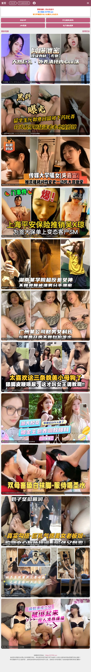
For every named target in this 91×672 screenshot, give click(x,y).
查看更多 (86, 31)
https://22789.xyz (51, 655)
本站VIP (12, 3)
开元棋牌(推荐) (24, 3)
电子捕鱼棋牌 (68, 25)
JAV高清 (23, 25)
